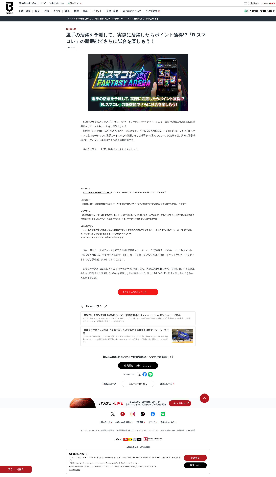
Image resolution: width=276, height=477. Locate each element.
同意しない (195, 465)
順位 (37, 11)
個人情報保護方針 (124, 430)
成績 (46, 11)
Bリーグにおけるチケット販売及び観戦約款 (98, 430)
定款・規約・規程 (168, 430)
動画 (85, 11)
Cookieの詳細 (74, 470)
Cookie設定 (190, 430)
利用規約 (180, 430)
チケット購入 (16, 469)
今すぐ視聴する (180, 403)
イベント (97, 11)
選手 (67, 11)
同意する (195, 458)
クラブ (56, 11)
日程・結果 (24, 11)
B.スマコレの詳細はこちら (133, 292)
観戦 (76, 11)
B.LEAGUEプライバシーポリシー (146, 430)
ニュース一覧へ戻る (138, 384)
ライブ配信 (151, 11)
